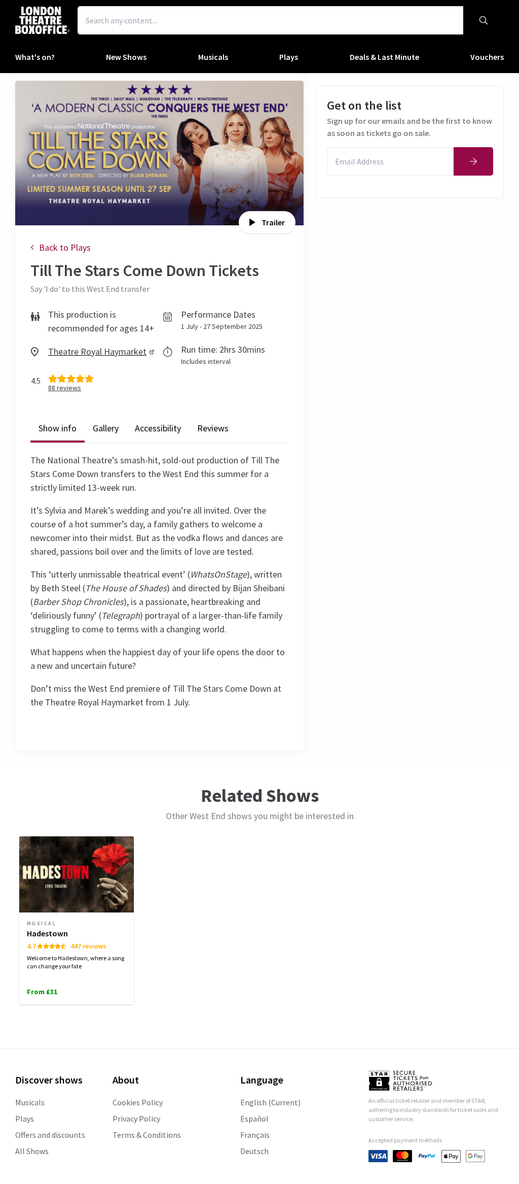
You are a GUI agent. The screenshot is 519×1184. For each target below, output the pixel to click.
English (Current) (270, 1102)
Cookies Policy (138, 1102)
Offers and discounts (50, 1135)
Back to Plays (65, 247)
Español (254, 1118)
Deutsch (254, 1151)
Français (255, 1135)
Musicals (30, 1102)
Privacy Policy (136, 1118)
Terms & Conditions (147, 1135)
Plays (24, 1118)
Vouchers (487, 57)
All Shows (32, 1151)
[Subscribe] (473, 161)
